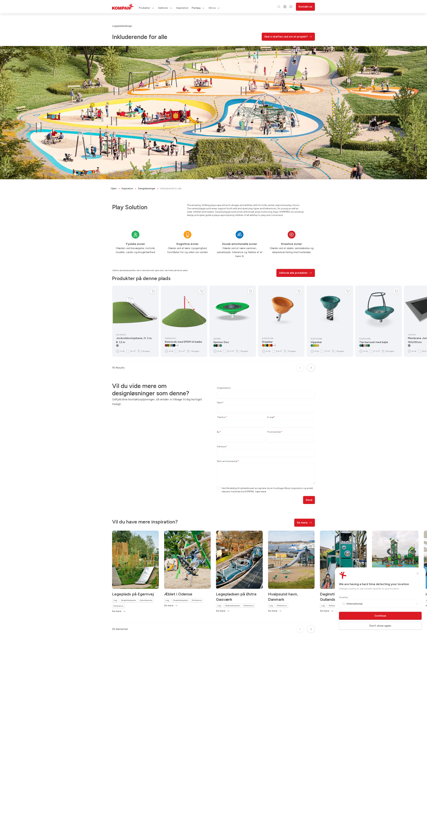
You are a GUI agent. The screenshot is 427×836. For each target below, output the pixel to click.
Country (343, 597)
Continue (380, 615)
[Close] (418, 573)
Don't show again (380, 625)
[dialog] (213, 418)
